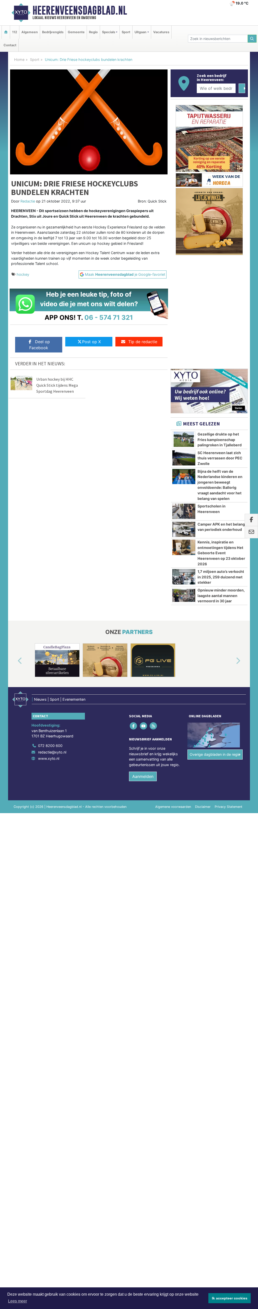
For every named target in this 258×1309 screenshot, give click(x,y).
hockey (23, 274)
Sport (126, 32)
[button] (14, 661)
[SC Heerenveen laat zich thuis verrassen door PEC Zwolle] (184, 458)
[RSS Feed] (153, 726)
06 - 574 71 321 (108, 317)
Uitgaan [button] (140, 32)
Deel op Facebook (39, 344)
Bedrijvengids (52, 32)
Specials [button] (108, 32)
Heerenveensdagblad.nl (80, 10)
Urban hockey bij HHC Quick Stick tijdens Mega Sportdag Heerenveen (57, 385)
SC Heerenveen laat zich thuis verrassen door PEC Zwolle (220, 458)
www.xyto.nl (48, 758)
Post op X (91, 341)
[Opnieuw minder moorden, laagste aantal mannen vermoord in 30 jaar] (184, 595)
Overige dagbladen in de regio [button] (215, 754)
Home (19, 59)
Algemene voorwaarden (173, 807)
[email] (251, 532)
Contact (10, 45)
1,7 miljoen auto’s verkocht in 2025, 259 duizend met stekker (221, 576)
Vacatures (161, 32)
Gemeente (76, 32)
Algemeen (29, 32)
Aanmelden (142, 776)
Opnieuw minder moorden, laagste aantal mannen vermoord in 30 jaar (221, 595)
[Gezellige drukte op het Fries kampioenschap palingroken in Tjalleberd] (184, 439)
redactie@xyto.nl (52, 752)
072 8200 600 (50, 745)
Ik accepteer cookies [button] (229, 1298)
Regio (93, 32)
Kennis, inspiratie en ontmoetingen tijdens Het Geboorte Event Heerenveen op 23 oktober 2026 (221, 553)
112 (14, 32)
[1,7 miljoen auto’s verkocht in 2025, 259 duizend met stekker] (184, 576)
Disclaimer (203, 807)
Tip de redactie (142, 341)
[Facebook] (134, 726)
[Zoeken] (252, 39)
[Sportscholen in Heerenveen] (184, 511)
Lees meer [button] (17, 1301)
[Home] (6, 32)
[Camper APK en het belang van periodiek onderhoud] (184, 529)
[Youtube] (144, 726)
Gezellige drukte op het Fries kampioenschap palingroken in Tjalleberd (220, 439)
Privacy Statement (228, 807)
